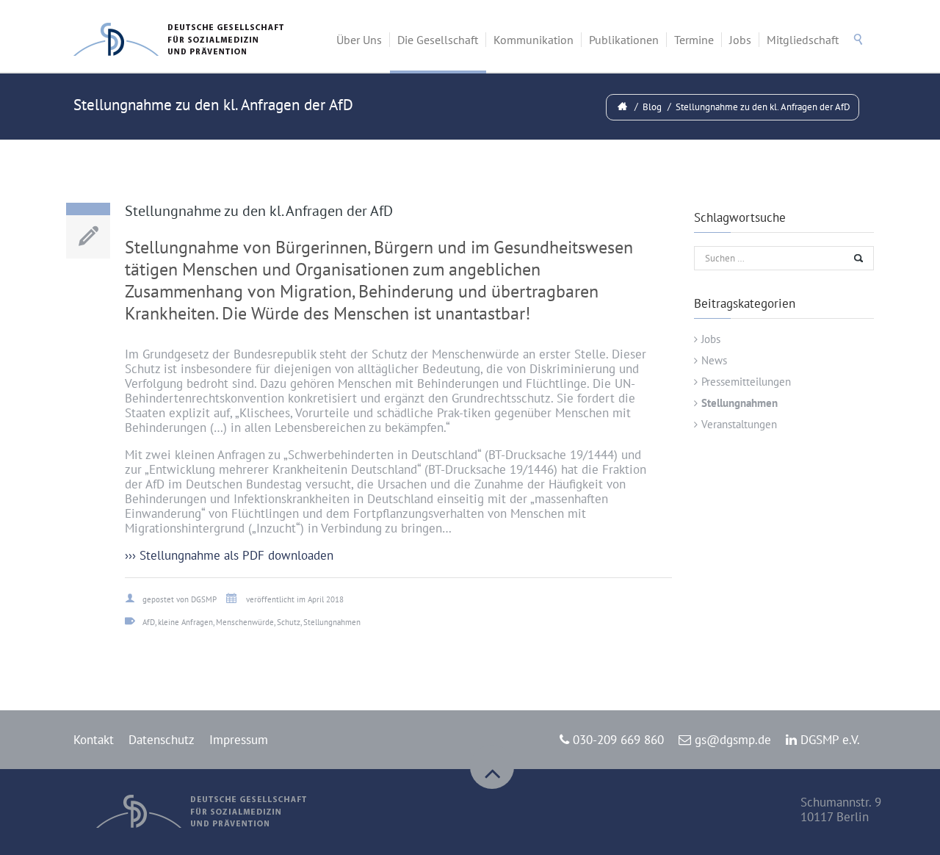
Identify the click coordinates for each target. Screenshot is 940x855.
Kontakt (93, 740)
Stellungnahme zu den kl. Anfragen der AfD (763, 107)
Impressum (238, 740)
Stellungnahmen (739, 403)
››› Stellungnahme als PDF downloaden (229, 555)
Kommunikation (534, 39)
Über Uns (359, 39)
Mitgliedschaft (803, 39)
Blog (652, 107)
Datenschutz (162, 740)
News (714, 360)
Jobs (740, 39)
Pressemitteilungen (746, 382)
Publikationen (624, 39)
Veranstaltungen (739, 424)
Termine (694, 39)
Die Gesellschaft (437, 39)
